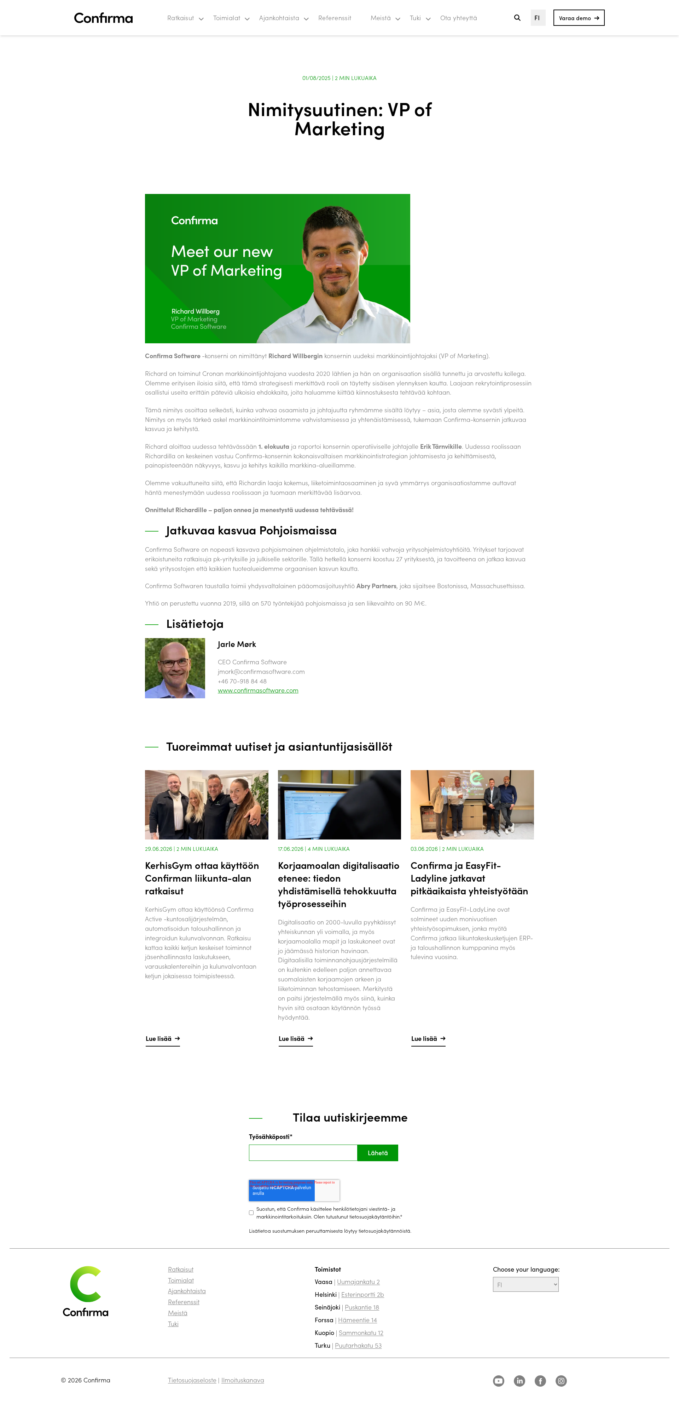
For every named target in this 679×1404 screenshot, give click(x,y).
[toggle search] (517, 18)
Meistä (381, 17)
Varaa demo (575, 18)
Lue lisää (159, 1038)
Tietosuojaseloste (192, 1379)
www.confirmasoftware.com (258, 690)
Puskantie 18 (362, 1306)
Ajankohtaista (279, 17)
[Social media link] (498, 1381)
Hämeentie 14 (357, 1319)
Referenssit (335, 17)
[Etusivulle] (103, 17)
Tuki (415, 17)
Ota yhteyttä (458, 17)
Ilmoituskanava (242, 1379)
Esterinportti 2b (362, 1294)
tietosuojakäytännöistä (384, 1230)
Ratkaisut (180, 17)
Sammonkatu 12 (361, 1332)
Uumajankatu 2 (358, 1281)
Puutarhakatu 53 (358, 1345)
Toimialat (226, 17)
